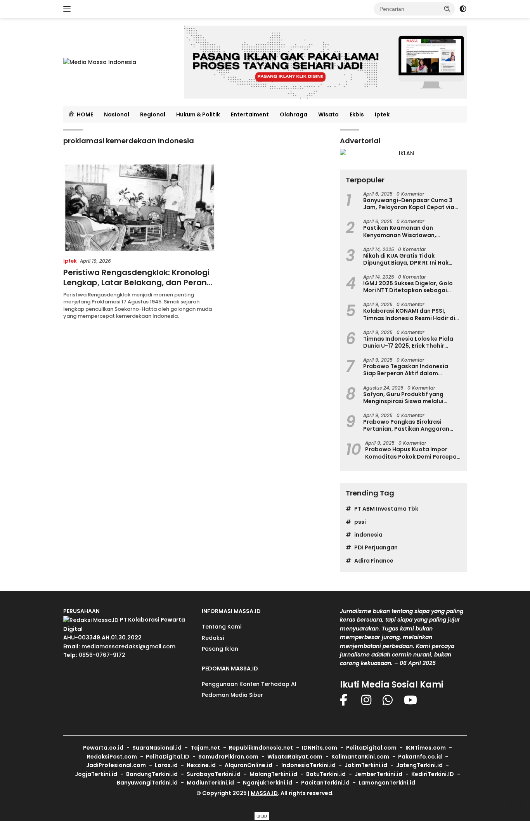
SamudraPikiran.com (228, 756)
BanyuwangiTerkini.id (147, 782)
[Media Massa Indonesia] (99, 62)
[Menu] (68, 9)
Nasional (116, 114)
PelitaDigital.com (371, 748)
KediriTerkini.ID (432, 774)
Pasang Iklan (220, 649)
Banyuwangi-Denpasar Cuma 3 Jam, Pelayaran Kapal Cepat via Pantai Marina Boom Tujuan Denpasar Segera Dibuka (408, 204)
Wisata (328, 114)
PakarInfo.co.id (420, 756)
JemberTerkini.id (378, 774)
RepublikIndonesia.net (261, 748)
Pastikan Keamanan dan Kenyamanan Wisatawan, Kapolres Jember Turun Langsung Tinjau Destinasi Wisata (410, 231)
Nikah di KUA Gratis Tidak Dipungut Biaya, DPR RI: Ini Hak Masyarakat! (406, 259)
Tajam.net (205, 748)
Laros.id (166, 765)
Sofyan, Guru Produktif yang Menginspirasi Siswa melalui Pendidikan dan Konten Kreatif (406, 398)
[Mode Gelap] (463, 9)
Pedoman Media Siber (232, 695)
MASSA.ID (264, 793)
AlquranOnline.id (248, 765)
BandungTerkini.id (152, 774)
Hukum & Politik (198, 114)
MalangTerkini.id (273, 774)
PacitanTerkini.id (325, 782)
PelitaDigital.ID (167, 756)
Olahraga (293, 114)
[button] (447, 8)
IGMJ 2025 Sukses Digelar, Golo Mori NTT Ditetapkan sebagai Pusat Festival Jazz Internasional (410, 287)
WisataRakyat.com (294, 756)
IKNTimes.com (425, 748)
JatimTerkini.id (366, 765)
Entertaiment (250, 114)
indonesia (368, 535)
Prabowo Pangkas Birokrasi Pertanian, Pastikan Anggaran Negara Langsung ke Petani (406, 425)
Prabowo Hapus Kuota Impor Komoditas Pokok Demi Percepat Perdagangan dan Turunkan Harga (412, 453)
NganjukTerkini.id (267, 782)
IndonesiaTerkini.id (308, 765)
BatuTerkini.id (326, 774)
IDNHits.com (319, 748)
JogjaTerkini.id (96, 774)
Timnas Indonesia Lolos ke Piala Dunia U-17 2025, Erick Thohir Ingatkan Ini (408, 342)
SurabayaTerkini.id (214, 774)
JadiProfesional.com (116, 765)
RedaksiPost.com (112, 756)
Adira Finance (373, 561)
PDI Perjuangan (376, 547)
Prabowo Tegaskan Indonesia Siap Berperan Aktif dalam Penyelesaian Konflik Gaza (405, 370)
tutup (261, 816)
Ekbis (357, 114)
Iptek (382, 114)
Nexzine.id (201, 765)
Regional (152, 114)
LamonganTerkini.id (387, 782)
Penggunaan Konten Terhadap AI (249, 684)
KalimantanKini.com (360, 756)
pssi (360, 522)
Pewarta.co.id (103, 748)
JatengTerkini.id (419, 765)
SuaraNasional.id (157, 748)
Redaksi (213, 638)
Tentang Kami (221, 626)
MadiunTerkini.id (210, 782)
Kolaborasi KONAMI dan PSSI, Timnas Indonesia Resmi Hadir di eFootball (409, 314)
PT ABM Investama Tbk (386, 509)
